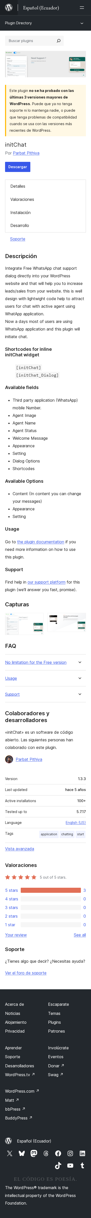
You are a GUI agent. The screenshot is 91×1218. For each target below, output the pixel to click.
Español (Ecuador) (34, 1141)
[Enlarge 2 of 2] (79, 619)
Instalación (20, 212)
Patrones (56, 1031)
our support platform (46, 582)
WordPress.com (22, 1091)
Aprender (13, 1047)
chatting (67, 834)
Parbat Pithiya (26, 153)
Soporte (17, 238)
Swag (55, 1074)
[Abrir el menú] (83, 7)
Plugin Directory (18, 23)
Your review (16, 934)
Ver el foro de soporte (26, 972)
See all (80, 934)
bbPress (15, 1109)
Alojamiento (16, 1022)
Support (12, 694)
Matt (12, 1100)
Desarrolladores (19, 1065)
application (49, 834)
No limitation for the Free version (35, 662)
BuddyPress (19, 1117)
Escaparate (58, 1004)
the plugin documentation (40, 541)
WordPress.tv (20, 1074)
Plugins (54, 1022)
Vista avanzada (19, 848)
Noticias (12, 1013)
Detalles (17, 186)
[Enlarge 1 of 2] (36, 619)
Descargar (17, 167)
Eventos (55, 1056)
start (80, 834)
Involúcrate (58, 1047)
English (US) (76, 822)
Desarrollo (19, 225)
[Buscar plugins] (59, 41)
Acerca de (14, 1004)
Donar (56, 1065)
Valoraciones (22, 199)
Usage (11, 678)
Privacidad (15, 1031)
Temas (54, 1013)
